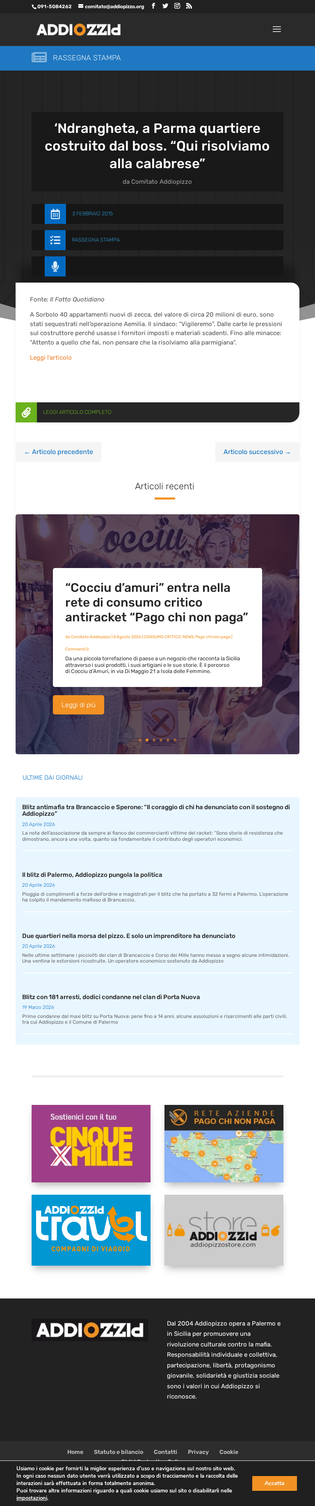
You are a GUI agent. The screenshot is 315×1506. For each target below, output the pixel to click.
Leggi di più (79, 705)
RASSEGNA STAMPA (96, 240)
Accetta (275, 1483)
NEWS (188, 636)
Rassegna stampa (87, 57)
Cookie (228, 1452)
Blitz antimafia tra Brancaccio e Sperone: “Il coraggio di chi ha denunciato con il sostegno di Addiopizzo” (156, 810)
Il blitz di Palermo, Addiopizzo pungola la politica (92, 874)
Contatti (165, 1452)
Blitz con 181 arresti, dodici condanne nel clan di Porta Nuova (111, 997)
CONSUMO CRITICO (162, 636)
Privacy (198, 1452)
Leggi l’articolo (51, 357)
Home (75, 1452)
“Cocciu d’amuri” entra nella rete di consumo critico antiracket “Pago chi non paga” (156, 602)
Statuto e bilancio (118, 1452)
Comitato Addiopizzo (161, 181)
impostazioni (31, 1498)
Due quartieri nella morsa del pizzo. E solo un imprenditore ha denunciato (128, 936)
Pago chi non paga (213, 636)
